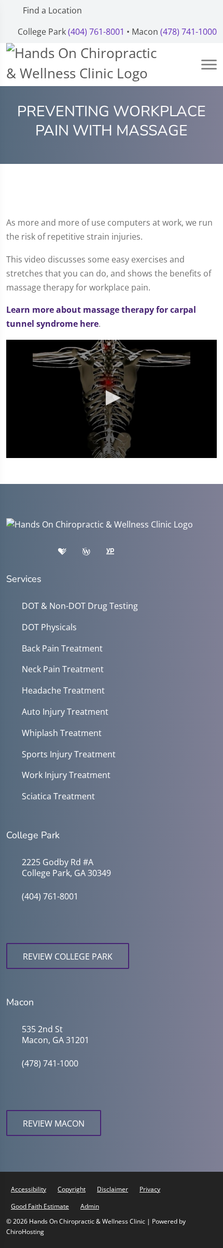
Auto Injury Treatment (65, 711)
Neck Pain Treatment (63, 669)
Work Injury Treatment (66, 775)
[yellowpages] (118, 554)
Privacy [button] (150, 1189)
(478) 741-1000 (188, 31)
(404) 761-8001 (96, 31)
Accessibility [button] (28, 1189)
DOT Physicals (49, 627)
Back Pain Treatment (62, 648)
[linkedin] (194, 554)
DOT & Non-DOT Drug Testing (80, 606)
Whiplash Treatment (62, 733)
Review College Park (68, 956)
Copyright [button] (72, 1189)
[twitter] (169, 554)
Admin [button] (89, 1206)
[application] (111, 399)
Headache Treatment (63, 690)
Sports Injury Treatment (69, 754)
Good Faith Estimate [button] (40, 1206)
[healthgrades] (70, 554)
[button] (111, 397)
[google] (19, 554)
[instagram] (143, 554)
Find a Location (51, 10)
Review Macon (54, 1123)
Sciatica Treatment (58, 796)
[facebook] (45, 554)
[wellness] (94, 554)
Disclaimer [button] (112, 1189)
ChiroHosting (25, 1231)
